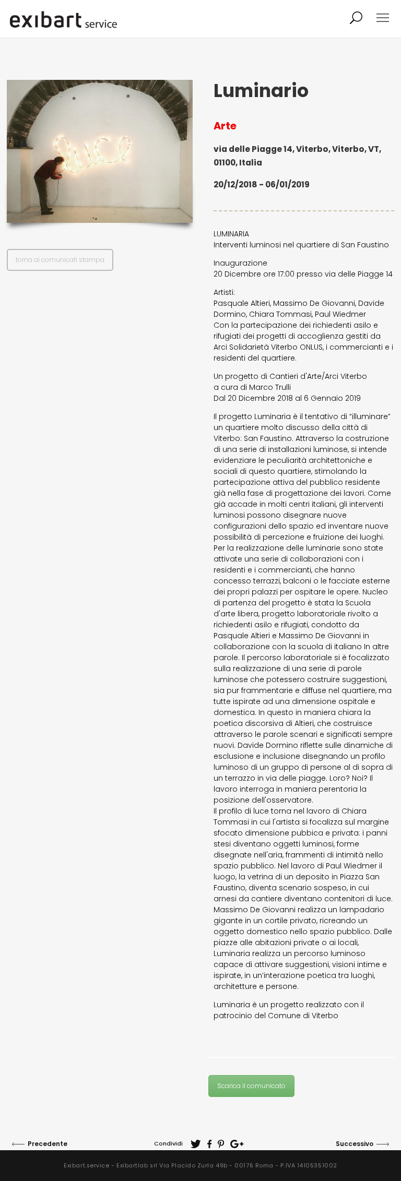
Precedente (47, 1143)
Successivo (354, 1143)
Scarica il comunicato (251, 1085)
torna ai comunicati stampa (60, 259)
